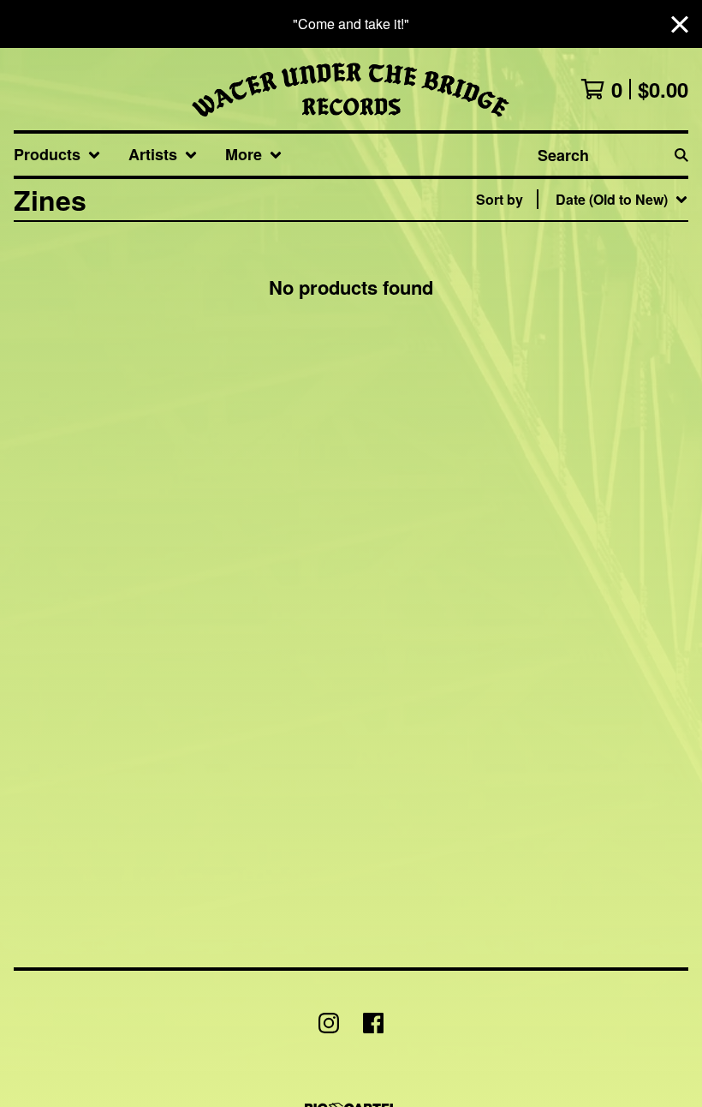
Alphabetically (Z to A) (588, 353)
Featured (546, 244)
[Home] (350, 89)
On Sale (542, 271)
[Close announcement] (679, 24)
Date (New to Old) (573, 381)
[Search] (681, 155)
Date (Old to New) (573, 408)
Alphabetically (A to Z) (588, 326)
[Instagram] (329, 1023)
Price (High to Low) (578, 463)
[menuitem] (57, 155)
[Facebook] (373, 1023)
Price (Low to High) (578, 436)
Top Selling (553, 298)
